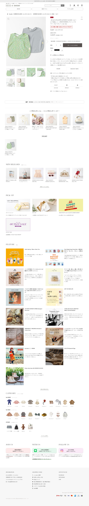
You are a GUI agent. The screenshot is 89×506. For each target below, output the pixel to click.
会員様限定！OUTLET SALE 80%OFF (13, 234)
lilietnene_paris (74, 456)
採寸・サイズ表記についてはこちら (58, 91)
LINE (60, 479)
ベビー (56, 14)
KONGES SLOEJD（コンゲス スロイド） (23, 14)
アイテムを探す (70, 8)
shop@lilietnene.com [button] (12, 481)
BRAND (18, 8)
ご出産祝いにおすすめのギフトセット (40, 215)
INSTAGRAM (62, 477)
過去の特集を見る (44, 389)
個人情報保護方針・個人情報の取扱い (42, 481)
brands (11, 14)
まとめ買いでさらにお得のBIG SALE (66, 215)
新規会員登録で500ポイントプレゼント (18, 450)
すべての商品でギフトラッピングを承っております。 (17, 215)
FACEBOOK (61, 475)
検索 (63, 5)
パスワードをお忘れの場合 (39, 486)
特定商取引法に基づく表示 (40, 484)
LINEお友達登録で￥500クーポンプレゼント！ (45, 450)
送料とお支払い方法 (38, 477)
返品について (37, 479)
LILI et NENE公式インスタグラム (71, 450)
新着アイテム (44, 8)
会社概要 (36, 488)
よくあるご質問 (37, 475)
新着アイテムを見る (44, 186)
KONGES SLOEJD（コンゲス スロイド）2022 (43, 14)
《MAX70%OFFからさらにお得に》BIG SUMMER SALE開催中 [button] (44, 1)
